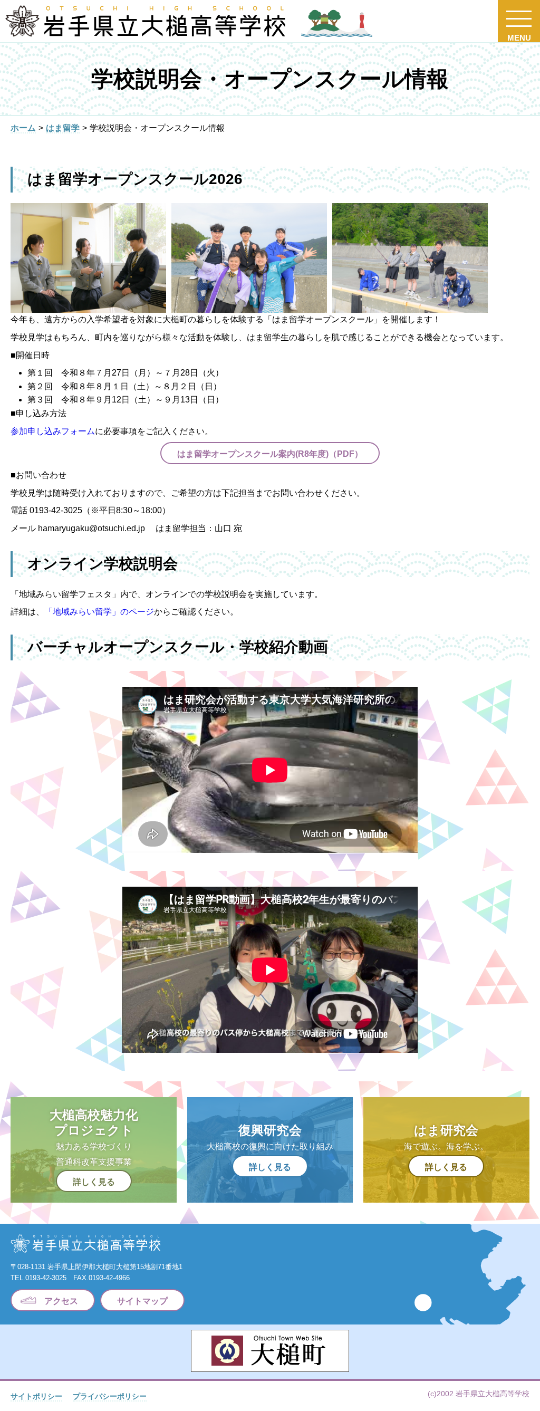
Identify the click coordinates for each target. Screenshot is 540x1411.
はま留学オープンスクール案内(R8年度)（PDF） (270, 453)
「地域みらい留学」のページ (99, 611)
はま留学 (63, 127)
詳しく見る (94, 1181)
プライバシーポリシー (110, 1396)
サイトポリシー (36, 1396)
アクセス (61, 1301)
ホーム (23, 127)
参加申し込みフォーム (53, 431)
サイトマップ (142, 1301)
